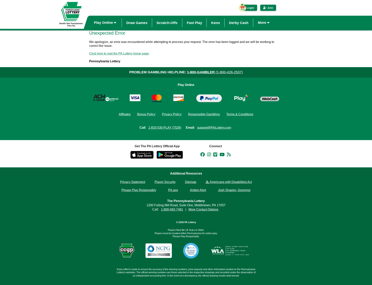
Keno (215, 23)
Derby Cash (238, 23)
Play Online (104, 23)
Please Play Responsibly (138, 190)
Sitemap (190, 182)
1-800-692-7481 (172, 209)
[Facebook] (202, 155)
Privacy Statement (132, 182)
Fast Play (194, 23)
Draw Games (136, 23)
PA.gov (173, 190)
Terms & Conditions (239, 114)
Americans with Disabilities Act (230, 182)
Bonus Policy (146, 114)
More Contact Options (203, 209)
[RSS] (229, 155)
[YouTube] (222, 155)
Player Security (165, 182)
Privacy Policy (172, 114)
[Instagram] (209, 155)
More (262, 23)
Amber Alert (198, 190)
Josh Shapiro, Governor (234, 190)
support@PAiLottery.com (214, 127)
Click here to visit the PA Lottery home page (119, 53)
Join (270, 7)
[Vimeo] (215, 155)
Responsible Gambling (204, 114)
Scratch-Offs (167, 23)
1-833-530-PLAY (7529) (164, 127)
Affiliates (125, 114)
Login (248, 8)
